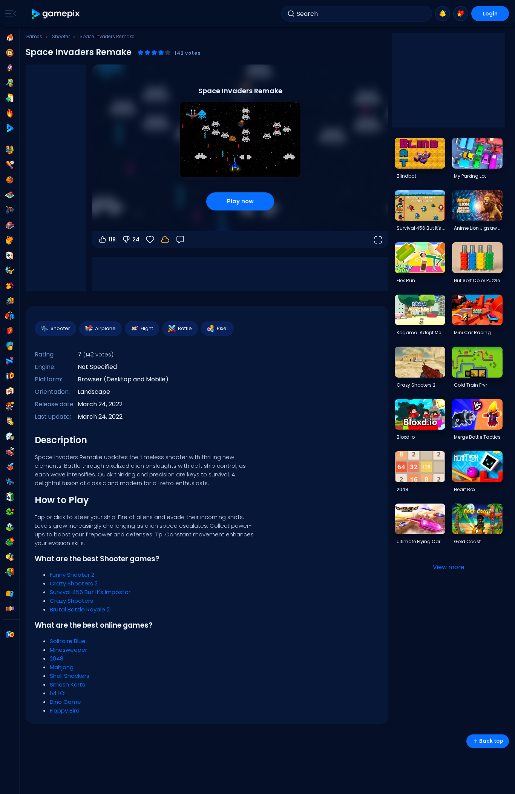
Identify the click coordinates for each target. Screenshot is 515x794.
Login (490, 13)
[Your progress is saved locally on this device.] (165, 239)
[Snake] (10, 511)
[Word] (10, 557)
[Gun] (10, 361)
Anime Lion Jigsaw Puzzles (478, 228)
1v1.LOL (58, 693)
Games (34, 36)
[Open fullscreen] (377, 239)
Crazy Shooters (71, 601)
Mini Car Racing (472, 332)
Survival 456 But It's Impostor (90, 592)
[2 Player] (10, 149)
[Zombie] (10, 572)
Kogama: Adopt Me (419, 332)
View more (448, 567)
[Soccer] (10, 526)
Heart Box (464, 489)
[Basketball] (10, 179)
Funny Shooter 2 (72, 575)
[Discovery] (10, 83)
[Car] (10, 225)
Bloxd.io (406, 437)
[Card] (10, 255)
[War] (10, 542)
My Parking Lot (470, 176)
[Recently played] (10, 52)
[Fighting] (10, 315)
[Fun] (10, 345)
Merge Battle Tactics (477, 437)
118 (112, 239)
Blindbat (406, 176)
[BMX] (10, 210)
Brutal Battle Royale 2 (80, 609)
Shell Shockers (69, 676)
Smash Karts (67, 684)
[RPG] (10, 466)
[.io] (10, 376)
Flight (147, 328)
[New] (10, 98)
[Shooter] (10, 481)
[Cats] (10, 240)
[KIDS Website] (10, 608)
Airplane (105, 328)
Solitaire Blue (68, 641)
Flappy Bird (65, 710)
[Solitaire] (10, 496)
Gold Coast (467, 541)
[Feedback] (180, 239)
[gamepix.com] (56, 14)
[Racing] (10, 451)
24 (135, 239)
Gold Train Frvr (470, 385)
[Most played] (10, 67)
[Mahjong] (10, 391)
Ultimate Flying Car (418, 541)
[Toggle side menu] (9, 14)
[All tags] (10, 593)
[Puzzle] (10, 436)
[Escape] (10, 300)
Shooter (61, 36)
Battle (185, 328)
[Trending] (10, 113)
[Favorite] (460, 13)
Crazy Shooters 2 (74, 583)
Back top (491, 741)
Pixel (222, 328)
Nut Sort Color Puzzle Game (478, 280)
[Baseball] (10, 164)
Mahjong (62, 667)
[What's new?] (442, 13)
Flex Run (406, 280)
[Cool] (10, 270)
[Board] (10, 195)
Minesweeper (68, 650)
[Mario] (10, 406)
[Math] (10, 421)
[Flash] (10, 330)
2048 (56, 658)
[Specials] (10, 128)
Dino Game (65, 702)
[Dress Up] (10, 285)
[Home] (10, 37)
